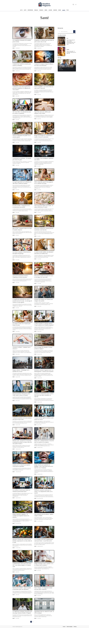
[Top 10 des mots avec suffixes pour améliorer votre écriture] (44, 104)
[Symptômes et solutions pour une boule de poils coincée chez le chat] (44, 33)
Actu (67, 38)
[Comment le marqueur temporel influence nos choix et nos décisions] (44, 57)
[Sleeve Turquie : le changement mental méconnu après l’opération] (44, 580)
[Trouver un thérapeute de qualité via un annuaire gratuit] (22, 128)
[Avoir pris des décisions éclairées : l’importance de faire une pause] (22, 268)
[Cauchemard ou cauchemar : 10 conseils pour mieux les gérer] (22, 151)
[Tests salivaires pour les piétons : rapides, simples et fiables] (44, 507)
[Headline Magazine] (44, 4)
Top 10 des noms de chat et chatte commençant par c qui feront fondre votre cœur (71, 42)
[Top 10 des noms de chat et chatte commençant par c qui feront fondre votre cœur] (61, 41)
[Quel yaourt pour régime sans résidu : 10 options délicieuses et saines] (44, 198)
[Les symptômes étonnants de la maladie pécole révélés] (22, 33)
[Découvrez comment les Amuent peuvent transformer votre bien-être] (44, 221)
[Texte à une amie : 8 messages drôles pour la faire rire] (61, 51)
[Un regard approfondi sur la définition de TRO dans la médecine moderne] (22, 175)
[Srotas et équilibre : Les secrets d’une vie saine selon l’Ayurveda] (44, 79)
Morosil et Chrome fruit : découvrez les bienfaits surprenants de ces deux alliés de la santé (22, 541)
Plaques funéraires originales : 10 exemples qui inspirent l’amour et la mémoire (21, 516)
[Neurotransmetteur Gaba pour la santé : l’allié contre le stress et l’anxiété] (22, 386)
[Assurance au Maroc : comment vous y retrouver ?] (22, 340)
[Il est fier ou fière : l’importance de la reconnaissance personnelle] (22, 198)
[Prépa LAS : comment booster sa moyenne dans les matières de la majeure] (44, 433)
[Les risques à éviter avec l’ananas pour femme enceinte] (22, 316)
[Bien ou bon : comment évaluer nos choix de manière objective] (22, 221)
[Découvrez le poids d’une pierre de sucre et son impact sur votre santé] (44, 268)
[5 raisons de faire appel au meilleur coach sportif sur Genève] (44, 410)
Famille (68, 49)
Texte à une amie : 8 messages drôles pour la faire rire (71, 52)
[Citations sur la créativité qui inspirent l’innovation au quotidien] (22, 457)
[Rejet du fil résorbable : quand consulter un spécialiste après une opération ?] (22, 580)
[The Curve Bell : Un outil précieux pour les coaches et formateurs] (22, 104)
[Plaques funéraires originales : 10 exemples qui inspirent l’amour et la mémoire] (22, 507)
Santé (14, 48)
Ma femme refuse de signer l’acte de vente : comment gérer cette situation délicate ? (66, 67)
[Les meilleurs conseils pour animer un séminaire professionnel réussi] (22, 483)
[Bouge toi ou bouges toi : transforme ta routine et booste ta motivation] (44, 128)
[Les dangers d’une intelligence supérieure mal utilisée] (44, 151)
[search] (73, 4)
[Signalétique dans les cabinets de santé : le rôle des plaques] (44, 604)
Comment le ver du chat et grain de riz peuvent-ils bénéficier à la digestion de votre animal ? (21, 88)
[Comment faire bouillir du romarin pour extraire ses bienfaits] (22, 57)
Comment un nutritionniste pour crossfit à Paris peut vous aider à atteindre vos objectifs (43, 395)
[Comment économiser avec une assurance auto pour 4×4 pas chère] (22, 410)
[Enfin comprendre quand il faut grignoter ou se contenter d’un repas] (44, 175)
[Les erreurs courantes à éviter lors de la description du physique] (22, 245)
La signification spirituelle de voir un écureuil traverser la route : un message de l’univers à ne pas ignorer (22, 301)
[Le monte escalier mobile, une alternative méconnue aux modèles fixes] (44, 245)
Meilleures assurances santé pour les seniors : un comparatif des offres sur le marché (43, 491)
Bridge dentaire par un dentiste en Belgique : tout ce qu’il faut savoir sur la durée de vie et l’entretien (43, 466)
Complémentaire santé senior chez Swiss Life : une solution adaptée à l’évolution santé (22, 565)
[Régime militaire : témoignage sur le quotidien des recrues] (22, 363)
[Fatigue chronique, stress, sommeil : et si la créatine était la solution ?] (44, 556)
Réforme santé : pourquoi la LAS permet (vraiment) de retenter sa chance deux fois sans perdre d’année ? (22, 442)
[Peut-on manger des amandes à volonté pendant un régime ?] (44, 340)
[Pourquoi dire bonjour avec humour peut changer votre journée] (44, 292)
